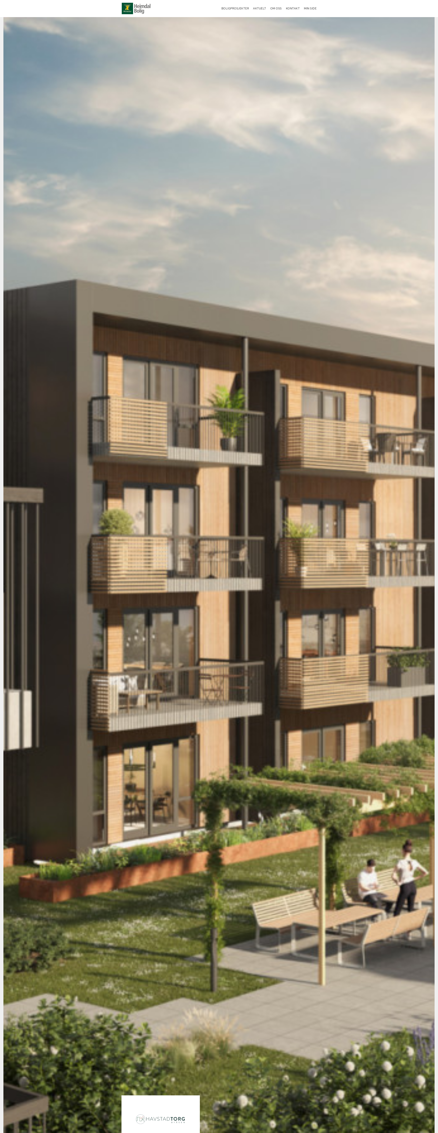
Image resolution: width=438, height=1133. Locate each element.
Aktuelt (259, 8)
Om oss (276, 8)
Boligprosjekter (235, 8)
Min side (310, 8)
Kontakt (293, 8)
